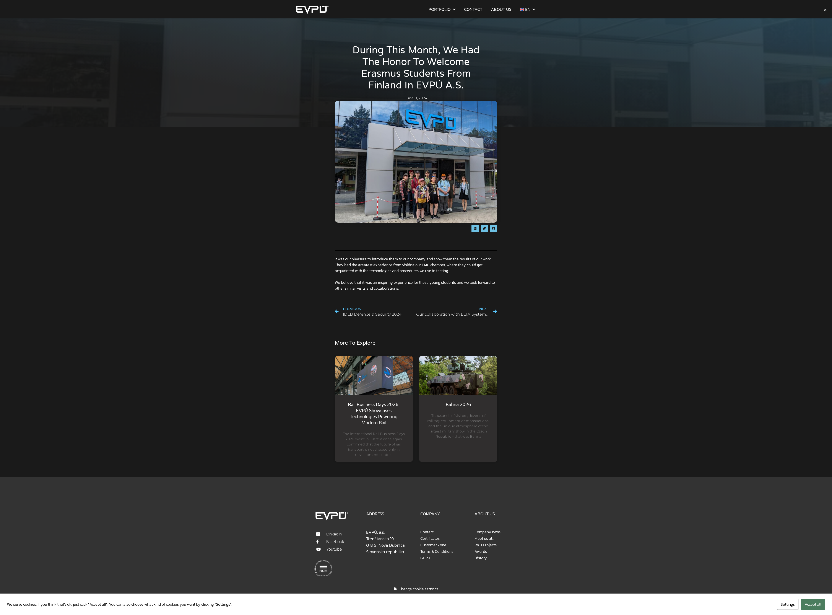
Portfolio (440, 9)
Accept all (813, 604)
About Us (501, 9)
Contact (473, 9)
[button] (475, 228)
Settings (788, 604)
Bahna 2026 (458, 404)
